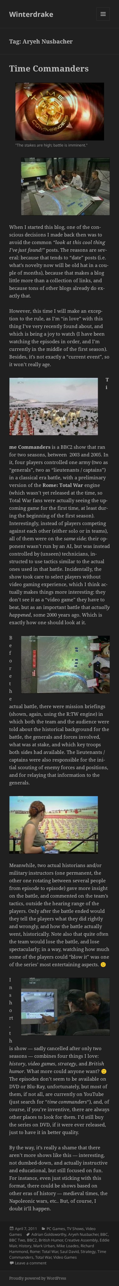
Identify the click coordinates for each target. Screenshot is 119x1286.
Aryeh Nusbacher (83, 1234)
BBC (104, 1234)
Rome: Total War (44, 1251)
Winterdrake (31, 14)
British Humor (51, 1240)
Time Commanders (49, 68)
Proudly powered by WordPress (37, 1278)
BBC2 (32, 1240)
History (25, 1245)
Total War (43, 1257)
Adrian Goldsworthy (48, 1234)
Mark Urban (44, 1245)
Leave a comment (30, 1263)
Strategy (88, 1251)
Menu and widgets (103, 20)
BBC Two (17, 1240)
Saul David (69, 1251)
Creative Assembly (81, 1240)
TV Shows (75, 1228)
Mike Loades (67, 1245)
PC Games (56, 1228)
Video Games (65, 1257)
